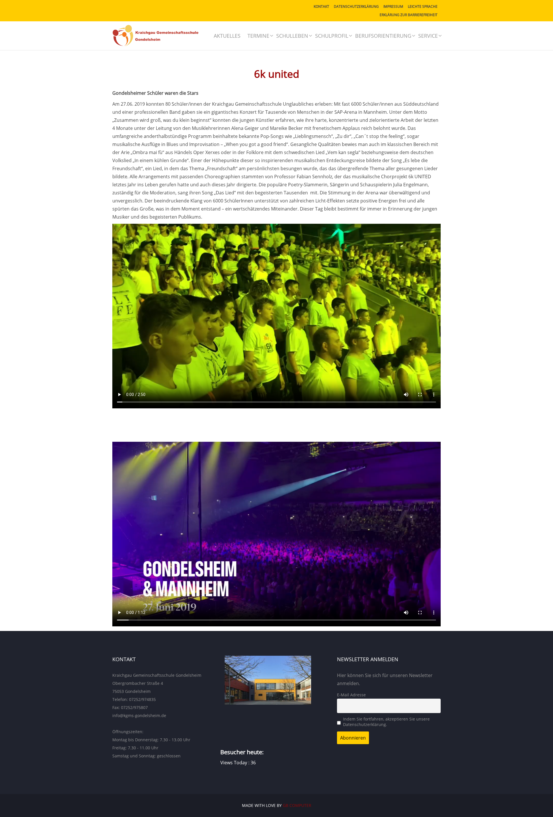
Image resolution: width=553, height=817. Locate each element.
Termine (258, 35)
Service (428, 35)
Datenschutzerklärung (356, 6)
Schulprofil (331, 35)
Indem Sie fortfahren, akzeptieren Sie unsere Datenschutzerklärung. (386, 721)
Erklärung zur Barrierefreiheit (409, 14)
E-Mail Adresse (351, 694)
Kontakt (321, 6)
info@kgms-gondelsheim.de (139, 715)
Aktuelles (227, 35)
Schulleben (292, 35)
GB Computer (297, 805)
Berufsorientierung (383, 35)
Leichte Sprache (423, 6)
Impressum (393, 6)
